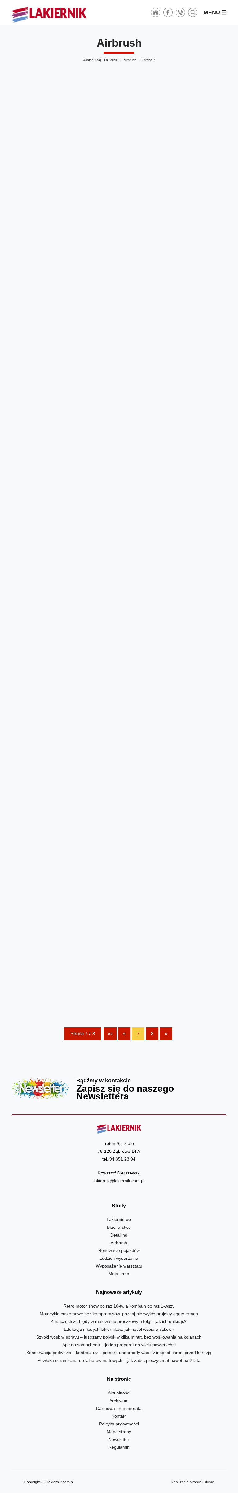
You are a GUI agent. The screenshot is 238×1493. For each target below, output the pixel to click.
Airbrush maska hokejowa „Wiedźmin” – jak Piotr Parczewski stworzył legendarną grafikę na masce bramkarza (173, 184)
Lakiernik (111, 60)
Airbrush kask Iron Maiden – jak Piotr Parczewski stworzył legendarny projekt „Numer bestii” (64, 499)
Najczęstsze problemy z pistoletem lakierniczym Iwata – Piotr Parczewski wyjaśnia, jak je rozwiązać (173, 343)
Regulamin (119, 1447)
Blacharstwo (119, 1227)
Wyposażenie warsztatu (119, 1265)
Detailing (118, 1234)
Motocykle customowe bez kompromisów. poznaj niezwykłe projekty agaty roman (119, 1313)
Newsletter (119, 1088)
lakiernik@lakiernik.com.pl (119, 1180)
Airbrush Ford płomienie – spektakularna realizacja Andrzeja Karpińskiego (173, 654)
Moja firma (118, 1273)
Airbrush (130, 60)
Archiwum (119, 1400)
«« (110, 1033)
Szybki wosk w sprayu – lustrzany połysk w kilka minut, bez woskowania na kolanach (118, 1337)
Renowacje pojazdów (119, 1250)
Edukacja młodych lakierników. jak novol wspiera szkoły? (119, 1329)
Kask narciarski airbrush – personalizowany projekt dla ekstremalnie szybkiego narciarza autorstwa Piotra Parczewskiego (64, 970)
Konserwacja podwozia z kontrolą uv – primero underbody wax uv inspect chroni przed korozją (118, 1352)
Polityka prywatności (119, 1423)
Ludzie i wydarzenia (118, 1258)
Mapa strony (119, 1431)
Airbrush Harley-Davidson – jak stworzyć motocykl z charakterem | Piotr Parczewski (64, 654)
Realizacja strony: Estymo (192, 1482)
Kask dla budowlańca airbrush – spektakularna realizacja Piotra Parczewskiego (64, 184)
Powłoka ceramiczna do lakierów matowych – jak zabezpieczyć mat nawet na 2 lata (119, 1360)
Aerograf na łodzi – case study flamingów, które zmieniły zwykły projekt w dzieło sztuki (64, 809)
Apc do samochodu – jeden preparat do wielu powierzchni (119, 1344)
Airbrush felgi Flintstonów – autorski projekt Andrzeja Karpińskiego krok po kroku (173, 809)
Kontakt (119, 1416)
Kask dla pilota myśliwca (173, 970)
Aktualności (119, 1392)
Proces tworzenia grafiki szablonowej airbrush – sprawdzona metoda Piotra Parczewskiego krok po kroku (64, 343)
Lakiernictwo (119, 1219)
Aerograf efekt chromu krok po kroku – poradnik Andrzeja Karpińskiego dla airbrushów (173, 499)
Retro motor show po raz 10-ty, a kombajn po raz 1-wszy (119, 1306)
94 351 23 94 (122, 1159)
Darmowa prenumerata (119, 1408)
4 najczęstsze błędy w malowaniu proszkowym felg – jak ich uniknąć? (119, 1321)
